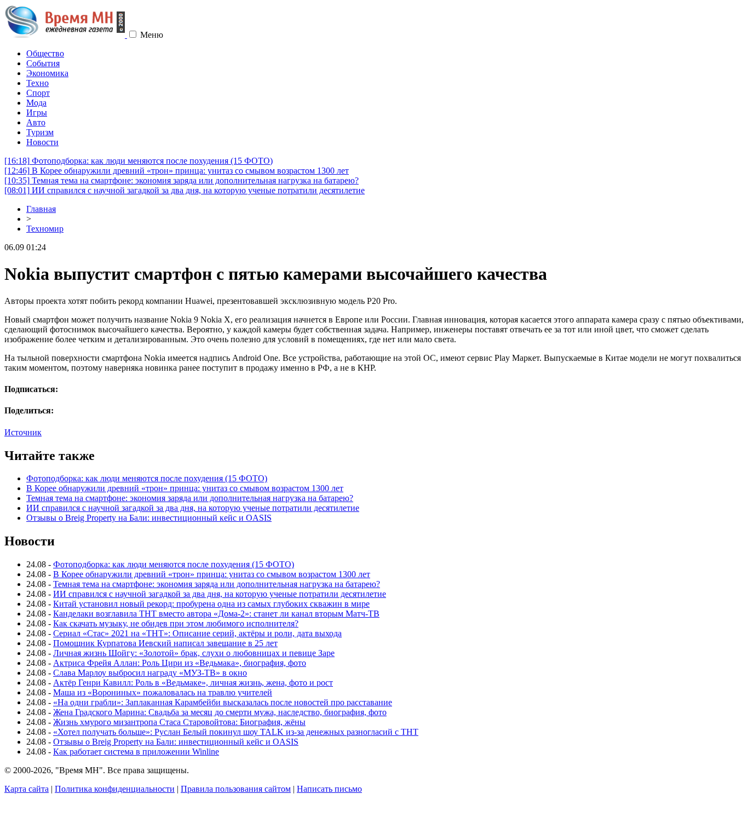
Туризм (40, 132)
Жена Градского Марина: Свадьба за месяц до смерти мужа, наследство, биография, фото (220, 712)
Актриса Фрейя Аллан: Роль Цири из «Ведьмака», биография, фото (179, 663)
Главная (41, 209)
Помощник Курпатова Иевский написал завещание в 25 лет (165, 643)
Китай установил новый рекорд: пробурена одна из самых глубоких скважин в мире (211, 603)
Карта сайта (26, 788)
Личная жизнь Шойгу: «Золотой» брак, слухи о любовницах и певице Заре (194, 653)
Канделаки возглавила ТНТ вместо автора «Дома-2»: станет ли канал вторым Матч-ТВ (216, 613)
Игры (36, 112)
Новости (42, 142)
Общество (45, 53)
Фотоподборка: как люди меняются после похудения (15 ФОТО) (138, 160)
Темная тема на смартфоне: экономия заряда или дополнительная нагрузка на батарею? (181, 180)
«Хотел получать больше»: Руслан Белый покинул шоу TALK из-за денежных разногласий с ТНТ (235, 732)
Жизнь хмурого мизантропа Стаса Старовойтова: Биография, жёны (179, 722)
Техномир (45, 228)
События (43, 63)
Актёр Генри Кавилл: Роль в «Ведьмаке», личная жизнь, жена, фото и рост (193, 682)
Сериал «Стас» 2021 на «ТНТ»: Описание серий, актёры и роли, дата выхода (197, 633)
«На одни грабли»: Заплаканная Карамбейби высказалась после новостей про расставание (222, 702)
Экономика (47, 73)
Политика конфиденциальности (115, 788)
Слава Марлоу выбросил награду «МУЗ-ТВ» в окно (150, 672)
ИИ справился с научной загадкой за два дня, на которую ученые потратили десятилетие (184, 190)
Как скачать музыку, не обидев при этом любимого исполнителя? (175, 623)
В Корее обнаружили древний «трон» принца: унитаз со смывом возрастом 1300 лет (176, 170)
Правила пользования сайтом (236, 788)
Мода (36, 102)
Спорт (38, 92)
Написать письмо (329, 788)
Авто (35, 122)
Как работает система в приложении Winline (136, 751)
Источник (23, 432)
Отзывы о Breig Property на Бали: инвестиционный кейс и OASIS (149, 517)
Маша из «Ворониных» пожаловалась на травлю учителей (162, 692)
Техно (37, 83)
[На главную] (65, 34)
